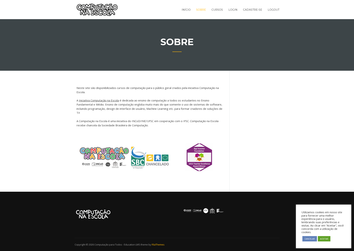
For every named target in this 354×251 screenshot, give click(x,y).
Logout (273, 9)
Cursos (217, 9)
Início (186, 9)
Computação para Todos (108, 244)
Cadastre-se (252, 9)
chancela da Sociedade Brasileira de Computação (117, 125)
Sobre (201, 9)
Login (232, 9)
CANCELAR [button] (310, 238)
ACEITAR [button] (324, 238)
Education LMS (132, 244)
